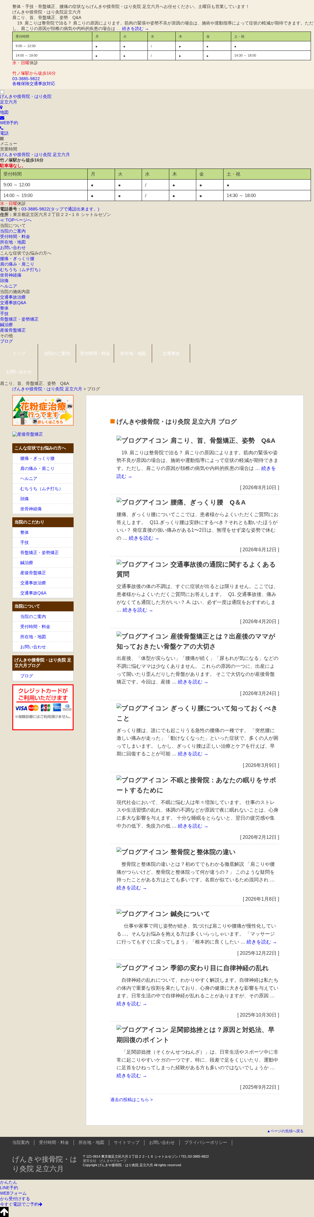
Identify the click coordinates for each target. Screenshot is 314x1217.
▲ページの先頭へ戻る (285, 1131)
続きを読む (135, 28)
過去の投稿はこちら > (131, 1099)
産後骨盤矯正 (13, 330)
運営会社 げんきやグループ (105, 1161)
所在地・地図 (13, 242)
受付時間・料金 (15, 236)
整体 (4, 308)
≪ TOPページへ (16, 220)
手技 (4, 313)
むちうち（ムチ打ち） (21, 269)
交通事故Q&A (13, 302)
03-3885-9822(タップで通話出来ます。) (60, 209)
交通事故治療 (13, 297)
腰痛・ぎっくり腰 (17, 258)
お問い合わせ (13, 247)
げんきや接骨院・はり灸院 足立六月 (35, 154)
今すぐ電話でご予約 (19, 1204)
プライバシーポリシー (205, 1142)
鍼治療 (6, 324)
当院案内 (20, 1142)
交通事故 (171, 353)
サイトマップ (127, 1142)
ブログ (6, 341)
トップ (19, 353)
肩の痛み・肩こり (17, 264)
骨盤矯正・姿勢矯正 (19, 319)
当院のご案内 (13, 231)
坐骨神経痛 (10, 275)
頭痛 (4, 280)
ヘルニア (8, 286)
